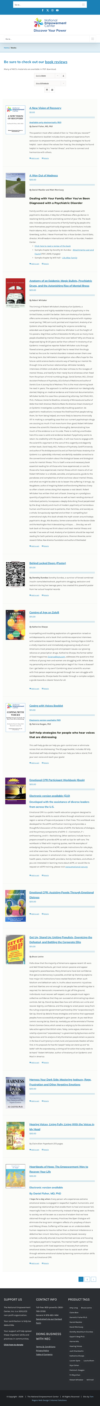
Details (46, 158)
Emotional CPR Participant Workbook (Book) (57, 780)
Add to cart (35, 158)
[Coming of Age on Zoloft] (15, 625)
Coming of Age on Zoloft (44, 612)
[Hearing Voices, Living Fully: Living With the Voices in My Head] (15, 1136)
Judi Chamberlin (77, 1351)
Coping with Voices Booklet (46, 705)
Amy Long (74, 1308)
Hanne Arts (74, 1341)
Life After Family (69, 257)
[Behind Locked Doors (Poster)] (15, 574)
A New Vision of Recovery (45, 108)
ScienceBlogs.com (56, 656)
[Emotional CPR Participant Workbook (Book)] (15, 791)
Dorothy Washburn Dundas (81, 1332)
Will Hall (90, 1380)
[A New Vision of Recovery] (15, 119)
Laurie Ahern (89, 1361)
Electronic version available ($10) (49, 795)
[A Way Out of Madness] (15, 185)
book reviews (56, 62)
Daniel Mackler (76, 1322)
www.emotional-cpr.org (76, 867)
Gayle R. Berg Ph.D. (77, 1337)
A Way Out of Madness (43, 175)
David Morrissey (76, 1327)
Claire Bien (74, 1312)
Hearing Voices (76, 1346)
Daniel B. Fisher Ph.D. (78, 1317)
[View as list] (52, 89)
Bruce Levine (86, 1308)
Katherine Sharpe (77, 1356)
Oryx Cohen (74, 1365)
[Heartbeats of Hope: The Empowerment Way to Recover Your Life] (15, 1176)
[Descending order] (63, 75)
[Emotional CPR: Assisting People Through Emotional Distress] (15, 906)
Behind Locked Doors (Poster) (47, 563)
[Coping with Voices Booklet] (15, 717)
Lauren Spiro (75, 1361)
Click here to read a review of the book (53, 246)
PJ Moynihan (75, 1375)
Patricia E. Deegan (77, 1370)
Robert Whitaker (76, 1380)
